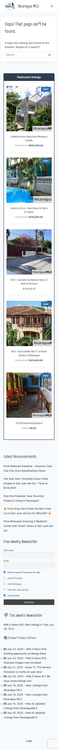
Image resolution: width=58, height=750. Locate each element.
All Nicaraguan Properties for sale (23, 572)
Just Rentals (13, 595)
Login (29, 740)
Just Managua (14, 584)
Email (6, 561)
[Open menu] (51, 6)
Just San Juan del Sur (18, 589)
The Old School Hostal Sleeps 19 (29, 423)
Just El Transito (14, 578)
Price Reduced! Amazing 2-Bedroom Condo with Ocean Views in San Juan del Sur (28, 526)
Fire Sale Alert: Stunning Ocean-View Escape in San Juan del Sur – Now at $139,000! (26, 483)
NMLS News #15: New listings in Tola (26, 624)
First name (9, 550)
